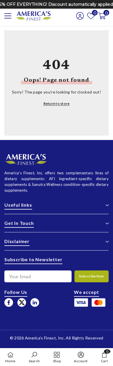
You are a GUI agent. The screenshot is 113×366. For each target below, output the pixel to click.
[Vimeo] (34, 302)
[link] (34, 357)
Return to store (56, 103)
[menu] (7, 15)
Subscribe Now (91, 276)
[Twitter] (21, 302)
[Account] (78, 16)
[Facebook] (8, 302)
